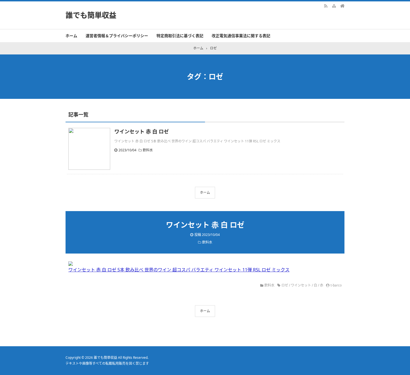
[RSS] (326, 5)
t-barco (336, 285)
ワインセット (301, 285)
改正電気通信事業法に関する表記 (241, 35)
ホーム (71, 35)
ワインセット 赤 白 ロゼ (141, 131)
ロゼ (284, 285)
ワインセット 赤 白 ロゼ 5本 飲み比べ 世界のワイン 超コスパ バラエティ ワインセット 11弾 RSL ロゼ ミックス (179, 270)
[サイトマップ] (334, 5)
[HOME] (342, 5)
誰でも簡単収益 (91, 15)
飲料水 (148, 150)
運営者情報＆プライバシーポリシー (117, 35)
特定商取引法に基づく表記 (179, 35)
